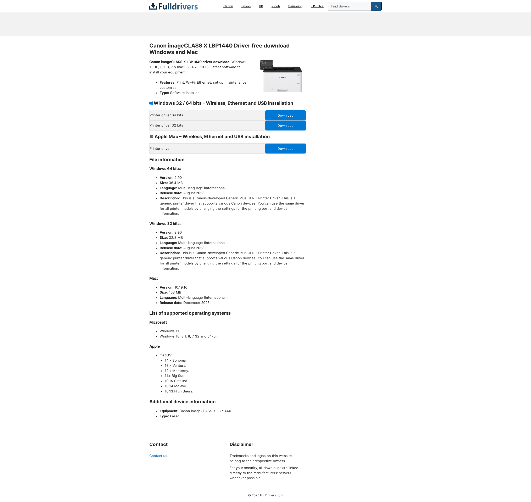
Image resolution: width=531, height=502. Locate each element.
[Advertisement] (265, 24)
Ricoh (276, 6)
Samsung (295, 6)
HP (261, 6)
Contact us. (158, 456)
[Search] (376, 6)
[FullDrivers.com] (173, 6)
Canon (228, 6)
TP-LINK (317, 6)
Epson (246, 6)
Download (286, 115)
